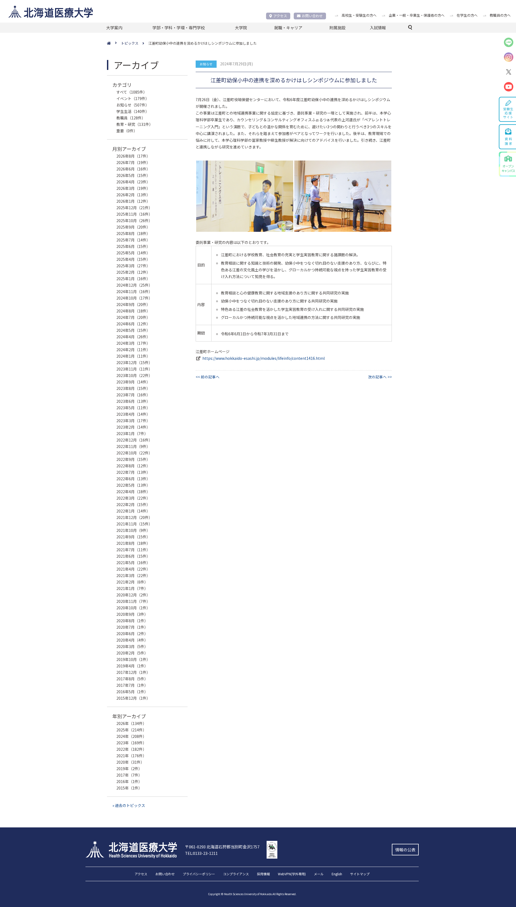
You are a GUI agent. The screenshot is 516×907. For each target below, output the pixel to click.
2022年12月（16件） (134, 440)
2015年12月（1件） (133, 698)
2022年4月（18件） (133, 491)
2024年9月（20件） (133, 304)
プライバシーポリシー (199, 874)
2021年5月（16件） (133, 562)
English (337, 874)
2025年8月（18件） (133, 233)
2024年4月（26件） (133, 336)
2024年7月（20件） (133, 317)
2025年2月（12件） (133, 272)
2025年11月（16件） (134, 214)
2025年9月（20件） (133, 227)
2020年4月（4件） (132, 640)
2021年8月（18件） (133, 543)
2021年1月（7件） (132, 588)
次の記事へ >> (380, 376)
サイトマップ (360, 874)
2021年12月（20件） (134, 517)
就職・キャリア (288, 27)
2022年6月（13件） (133, 478)
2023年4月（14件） (133, 414)
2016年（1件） (129, 781)
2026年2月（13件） (133, 194)
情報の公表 (405, 849)
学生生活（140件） (132, 111)
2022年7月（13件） (133, 472)
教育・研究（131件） (134, 124)
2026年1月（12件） (133, 201)
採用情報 (263, 874)
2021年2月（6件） (132, 582)
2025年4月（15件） (133, 259)
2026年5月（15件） (133, 175)
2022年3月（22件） (133, 498)
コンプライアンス (236, 874)
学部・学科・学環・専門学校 (178, 27)
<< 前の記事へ (208, 376)
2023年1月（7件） (132, 433)
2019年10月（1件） (133, 659)
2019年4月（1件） (132, 665)
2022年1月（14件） (133, 511)
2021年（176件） (131, 755)
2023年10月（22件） (134, 375)
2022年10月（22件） (134, 453)
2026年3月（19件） (133, 188)
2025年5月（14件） (133, 252)
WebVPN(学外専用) (292, 874)
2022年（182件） (131, 749)
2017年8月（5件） (132, 678)
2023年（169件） (131, 742)
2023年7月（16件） (133, 394)
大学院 (241, 27)
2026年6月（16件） (133, 169)
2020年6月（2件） (132, 633)
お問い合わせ (312, 15)
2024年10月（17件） (134, 298)
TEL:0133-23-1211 (201, 853)
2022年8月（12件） (133, 465)
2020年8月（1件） (132, 620)
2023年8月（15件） (133, 388)
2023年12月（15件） (134, 362)
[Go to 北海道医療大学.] (114, 43)
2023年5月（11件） (133, 407)
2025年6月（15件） (133, 246)
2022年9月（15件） (133, 459)
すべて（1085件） (131, 92)
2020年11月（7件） (133, 601)
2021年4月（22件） (133, 569)
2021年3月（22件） (133, 575)
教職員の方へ (500, 15)
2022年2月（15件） (133, 504)
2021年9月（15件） (133, 536)
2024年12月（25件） (134, 285)
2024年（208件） (131, 736)
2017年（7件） (129, 775)
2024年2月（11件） (133, 349)
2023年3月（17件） (133, 420)
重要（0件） (126, 130)
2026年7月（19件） (133, 162)
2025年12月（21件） (134, 207)
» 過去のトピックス (128, 805)
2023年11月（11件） (134, 369)
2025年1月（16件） (133, 278)
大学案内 (114, 27)
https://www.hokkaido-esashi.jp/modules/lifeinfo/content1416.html (263, 358)
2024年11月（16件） (134, 291)
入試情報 (378, 27)
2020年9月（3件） (132, 614)
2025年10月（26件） (134, 220)
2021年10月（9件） (133, 530)
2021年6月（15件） (133, 556)
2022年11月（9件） (133, 446)
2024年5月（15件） (133, 330)
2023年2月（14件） (133, 427)
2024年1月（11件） (133, 356)
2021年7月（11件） (133, 549)
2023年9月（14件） (133, 382)
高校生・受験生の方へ (359, 15)
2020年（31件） (130, 762)
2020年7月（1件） (132, 627)
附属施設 (337, 27)
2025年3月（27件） (133, 265)
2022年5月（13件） (133, 485)
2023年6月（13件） (133, 401)
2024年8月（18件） (133, 311)
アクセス (280, 15)
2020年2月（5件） (132, 653)
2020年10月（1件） (133, 607)
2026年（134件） (131, 723)
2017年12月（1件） (133, 672)
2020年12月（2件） (133, 594)
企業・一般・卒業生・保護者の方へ (417, 15)
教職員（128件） (130, 117)
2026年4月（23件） (133, 181)
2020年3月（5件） (132, 646)
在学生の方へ (467, 15)
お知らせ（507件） (132, 105)
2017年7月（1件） (132, 685)
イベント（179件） (132, 98)
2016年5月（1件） (132, 691)
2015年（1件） (129, 788)
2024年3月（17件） (133, 343)
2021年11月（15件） (134, 524)
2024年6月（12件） (133, 323)
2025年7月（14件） (133, 240)
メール (319, 874)
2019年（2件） (129, 768)
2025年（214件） (131, 729)
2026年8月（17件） (133, 156)
